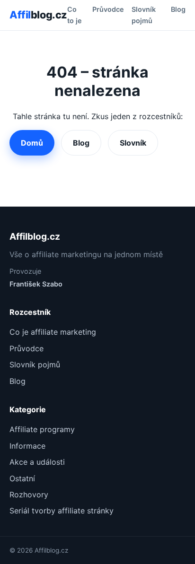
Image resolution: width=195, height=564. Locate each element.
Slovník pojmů (144, 15)
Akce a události (37, 462)
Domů (32, 143)
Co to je (74, 15)
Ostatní (22, 478)
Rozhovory (28, 494)
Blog (178, 9)
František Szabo (35, 284)
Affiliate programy (42, 429)
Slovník (133, 143)
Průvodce (108, 9)
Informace (27, 446)
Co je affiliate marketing (52, 332)
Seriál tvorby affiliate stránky (61, 510)
